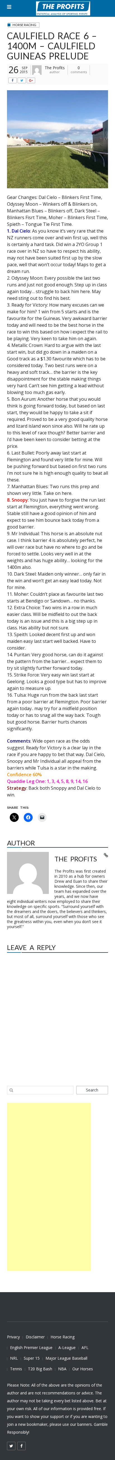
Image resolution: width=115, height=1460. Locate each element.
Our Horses (82, 1368)
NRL (14, 1358)
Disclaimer (35, 1337)
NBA (62, 1368)
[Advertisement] (49, 1187)
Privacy (13, 1337)
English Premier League (31, 1347)
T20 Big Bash (40, 1368)
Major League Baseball (66, 1358)
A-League (67, 1347)
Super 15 (32, 1358)
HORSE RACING (24, 25)
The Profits (55, 67)
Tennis (16, 1368)
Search (92, 1090)
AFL (85, 1347)
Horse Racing (63, 1337)
